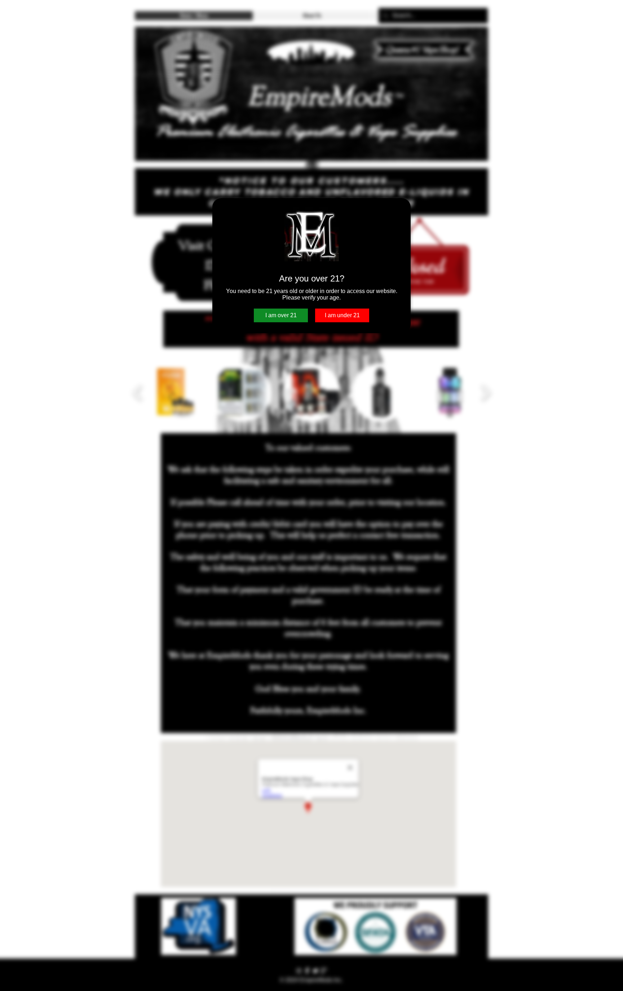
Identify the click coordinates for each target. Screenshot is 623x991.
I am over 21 (281, 315)
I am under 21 (342, 315)
